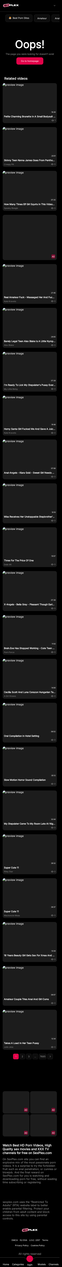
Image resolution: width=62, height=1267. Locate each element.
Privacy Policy (22, 1245)
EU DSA (23, 1240)
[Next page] (50, 1056)
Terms (45, 1240)
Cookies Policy (38, 1245)
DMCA (15, 1240)
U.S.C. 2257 (34, 1240)
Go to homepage (30, 61)
